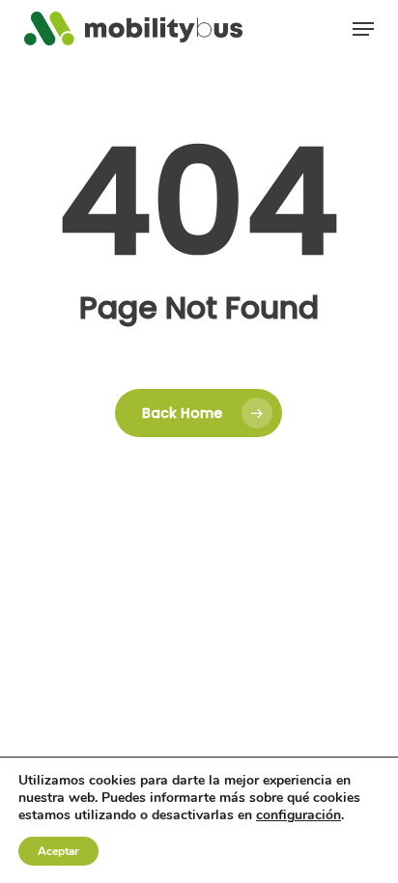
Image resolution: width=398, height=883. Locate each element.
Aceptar (58, 851)
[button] (363, 29)
